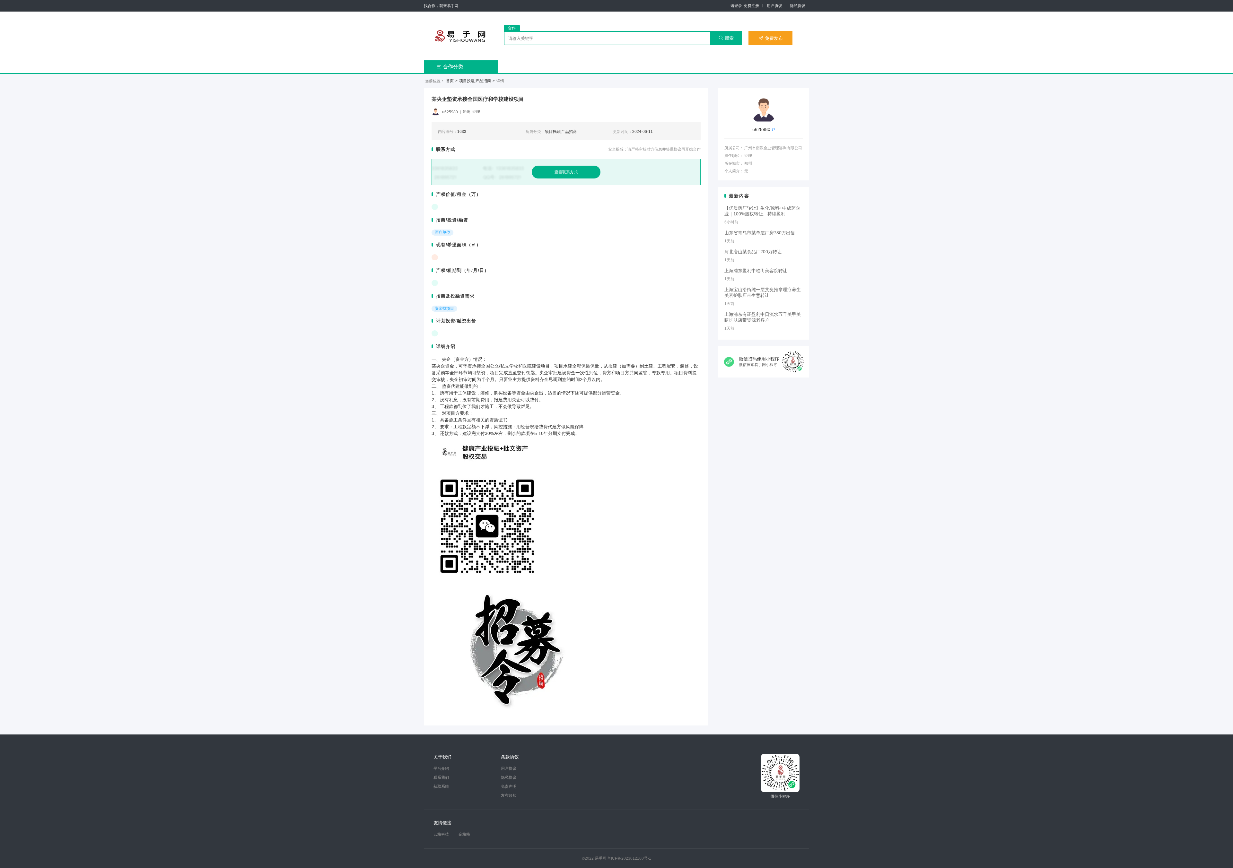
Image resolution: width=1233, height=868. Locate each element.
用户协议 (774, 6)
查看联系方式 (566, 172)
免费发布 (770, 38)
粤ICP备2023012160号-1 (629, 858)
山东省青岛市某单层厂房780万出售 (759, 232)
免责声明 (508, 786)
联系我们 (441, 777)
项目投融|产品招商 (475, 81)
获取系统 (441, 786)
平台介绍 (441, 768)
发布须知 (508, 795)
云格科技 (441, 834)
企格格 (464, 834)
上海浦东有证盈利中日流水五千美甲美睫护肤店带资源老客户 (762, 317)
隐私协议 (797, 6)
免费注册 (751, 6)
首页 (450, 81)
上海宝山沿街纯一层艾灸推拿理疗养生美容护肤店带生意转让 (762, 292)
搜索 (726, 37)
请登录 (736, 6)
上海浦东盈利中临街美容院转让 (755, 270)
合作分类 (450, 66)
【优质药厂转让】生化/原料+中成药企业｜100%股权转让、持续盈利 (762, 210)
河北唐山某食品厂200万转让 (753, 251)
